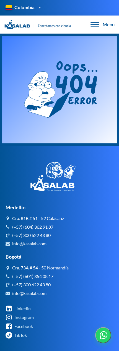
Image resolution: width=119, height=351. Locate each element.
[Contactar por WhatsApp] (103, 335)
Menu (109, 24)
